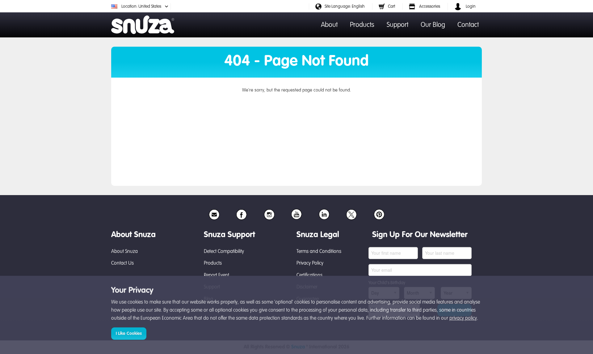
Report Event (216, 275)
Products (362, 25)
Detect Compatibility (224, 251)
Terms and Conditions (318, 251)
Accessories (429, 6)
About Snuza (124, 251)
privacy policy (463, 318)
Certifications (309, 275)
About (329, 25)
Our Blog (433, 25)
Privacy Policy (309, 263)
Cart (391, 6)
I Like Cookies (129, 333)
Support (397, 25)
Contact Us (122, 263)
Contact (468, 25)
